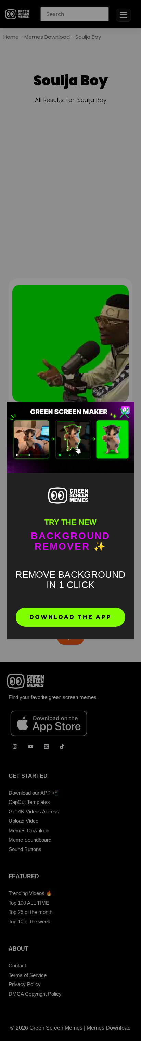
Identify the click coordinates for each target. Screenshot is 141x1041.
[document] (70, 520)
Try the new (70, 522)
